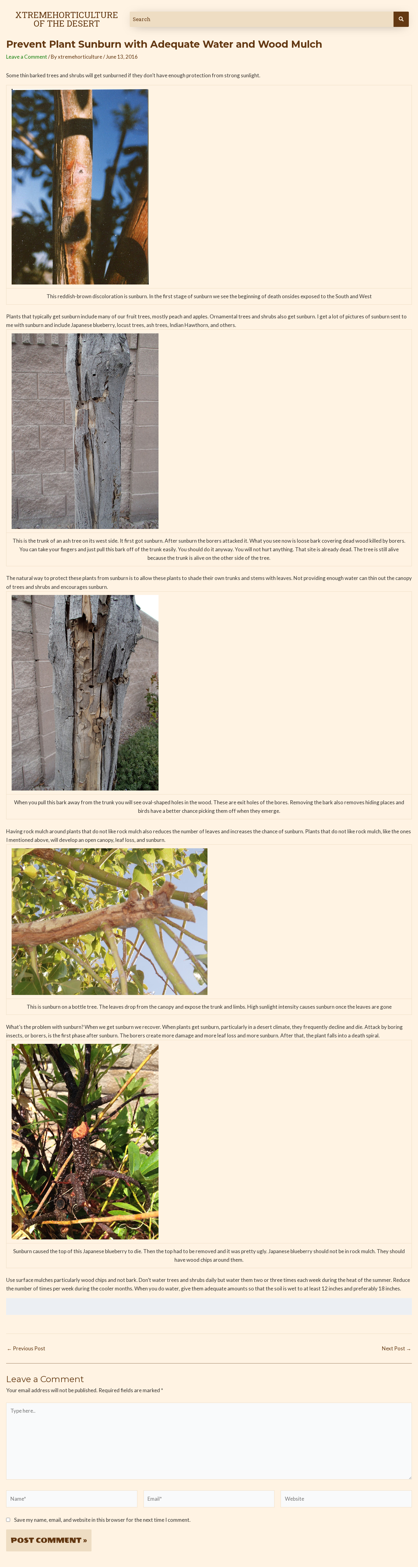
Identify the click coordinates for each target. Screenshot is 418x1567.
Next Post (396, 1348)
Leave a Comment (26, 56)
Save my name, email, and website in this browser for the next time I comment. (102, 1520)
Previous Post (26, 1348)
